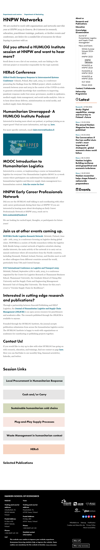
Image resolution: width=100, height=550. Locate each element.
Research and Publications (82, 22)
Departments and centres (12, 14)
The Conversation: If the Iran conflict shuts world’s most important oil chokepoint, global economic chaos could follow (86, 145)
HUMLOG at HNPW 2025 (87, 72)
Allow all (77, 541)
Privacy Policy (90, 525)
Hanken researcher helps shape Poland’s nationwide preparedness (86, 179)
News (78, 122)
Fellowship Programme (81, 92)
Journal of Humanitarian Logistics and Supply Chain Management (87, 39)
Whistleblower (74, 522)
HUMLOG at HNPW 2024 (87, 66)
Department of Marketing (33, 14)
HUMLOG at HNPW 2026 (87, 77)
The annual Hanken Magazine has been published (85, 127)
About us (80, 18)
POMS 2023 (87, 85)
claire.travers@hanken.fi (43, 130)
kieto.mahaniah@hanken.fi (15, 215)
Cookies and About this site (76, 525)
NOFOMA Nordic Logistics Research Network (23, 236)
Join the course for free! (33, 184)
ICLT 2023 (86, 81)
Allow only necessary (81, 546)
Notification (91, 522)
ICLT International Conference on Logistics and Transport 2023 (31, 268)
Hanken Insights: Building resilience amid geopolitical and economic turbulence (86, 164)
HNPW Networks (88, 61)
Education (80, 27)
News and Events (85, 45)
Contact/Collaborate (85, 88)
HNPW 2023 (87, 56)
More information (51, 545)
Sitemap (83, 522)
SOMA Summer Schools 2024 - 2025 (88, 51)
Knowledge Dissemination (82, 31)
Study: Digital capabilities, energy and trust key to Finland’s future (85, 113)
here (61, 350)
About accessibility (89, 527)
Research (79, 107)
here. (53, 125)
